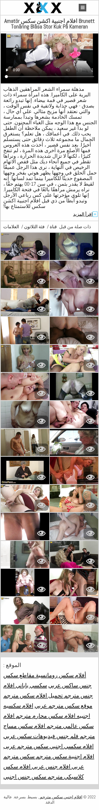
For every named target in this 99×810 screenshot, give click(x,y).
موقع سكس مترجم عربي (63, 705)
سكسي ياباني (30, 685)
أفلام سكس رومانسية (60, 675)
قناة (53, 227)
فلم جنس (66, 735)
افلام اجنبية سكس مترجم (64, 756)
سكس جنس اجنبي (24, 776)
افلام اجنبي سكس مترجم (60, 797)
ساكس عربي (63, 685)
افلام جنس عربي (50, 766)
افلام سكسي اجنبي (71, 746)
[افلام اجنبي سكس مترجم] (43, 8)
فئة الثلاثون (34, 227)
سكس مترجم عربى (25, 746)
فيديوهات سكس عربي (29, 735)
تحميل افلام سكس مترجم (33, 695)
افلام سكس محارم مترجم (44, 715)
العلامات (11, 227)
